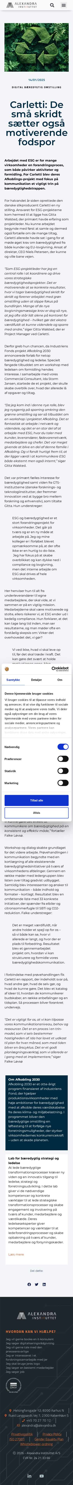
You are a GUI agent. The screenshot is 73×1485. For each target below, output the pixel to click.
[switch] (63, 759)
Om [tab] (59, 679)
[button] (52, 5)
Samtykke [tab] (13, 679)
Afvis (36, 812)
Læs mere (16, 1254)
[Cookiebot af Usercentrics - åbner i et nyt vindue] (52, 669)
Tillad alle (36, 800)
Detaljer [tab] (36, 679)
